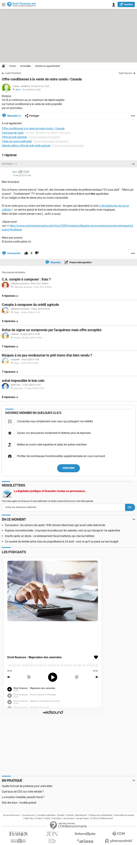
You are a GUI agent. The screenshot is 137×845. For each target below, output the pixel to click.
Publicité (70, 815)
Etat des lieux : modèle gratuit (19, 802)
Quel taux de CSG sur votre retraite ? (23, 791)
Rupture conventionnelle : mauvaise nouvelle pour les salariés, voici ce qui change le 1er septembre (62, 530)
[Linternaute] (85, 834)
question (128, 4)
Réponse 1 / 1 (9, 163)
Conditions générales (46, 815)
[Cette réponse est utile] (26, 253)
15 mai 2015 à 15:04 (31, 89)
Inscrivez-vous (29, 815)
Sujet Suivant (125, 73)
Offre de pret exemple (14, 137)
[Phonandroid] (118, 841)
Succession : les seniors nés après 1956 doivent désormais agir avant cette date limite (55, 525)
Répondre (55, 262)
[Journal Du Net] (51, 834)
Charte (47, 818)
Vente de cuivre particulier (17, 141)
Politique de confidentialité (100, 815)
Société (61, 815)
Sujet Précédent (13, 73)
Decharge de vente (13, 132)
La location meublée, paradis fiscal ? (23, 797)
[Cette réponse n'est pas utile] (36, 253)
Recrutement (81, 815)
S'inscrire (68, 468)
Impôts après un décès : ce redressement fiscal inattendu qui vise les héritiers (50, 536)
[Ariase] (85, 841)
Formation (57, 818)
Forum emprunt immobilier (44, 137)
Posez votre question (80, 262)
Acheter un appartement (47, 66)
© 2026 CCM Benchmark (102, 818)
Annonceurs (69, 818)
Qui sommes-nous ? (12, 815)
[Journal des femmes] (18, 834)
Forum (12, 66)
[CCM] (118, 834)
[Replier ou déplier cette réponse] (133, 164)
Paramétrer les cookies (124, 815)
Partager (34, 115)
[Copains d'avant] (18, 841)
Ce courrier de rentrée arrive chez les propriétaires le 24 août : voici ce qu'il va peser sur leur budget (61, 541)
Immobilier (25, 66)
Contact (38, 818)
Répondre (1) (14, 115)
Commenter (14, 253)
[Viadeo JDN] (51, 841)
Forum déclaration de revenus (51, 141)
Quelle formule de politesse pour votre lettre (27, 786)
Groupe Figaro (82, 818)
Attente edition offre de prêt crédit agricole (26, 145)
